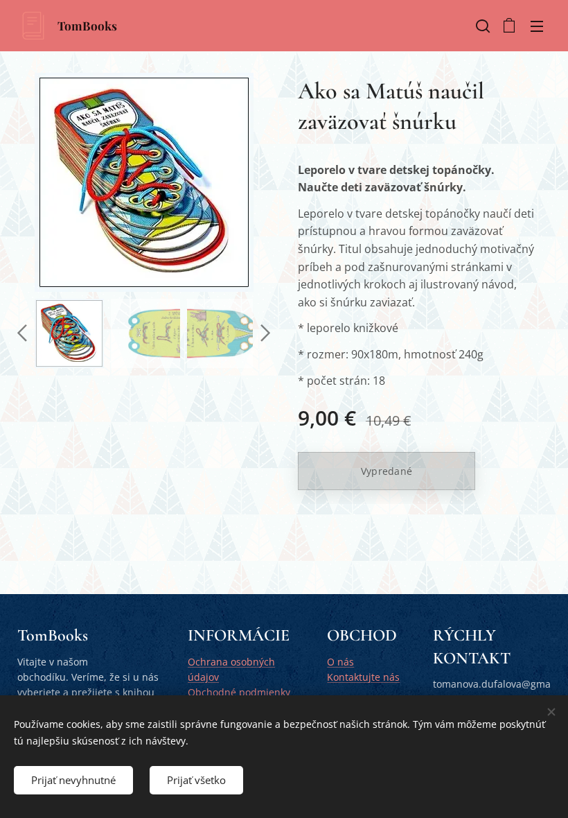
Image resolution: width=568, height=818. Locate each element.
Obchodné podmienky (239, 692)
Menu (537, 26)
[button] (481, 25)
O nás (340, 661)
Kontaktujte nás (363, 677)
